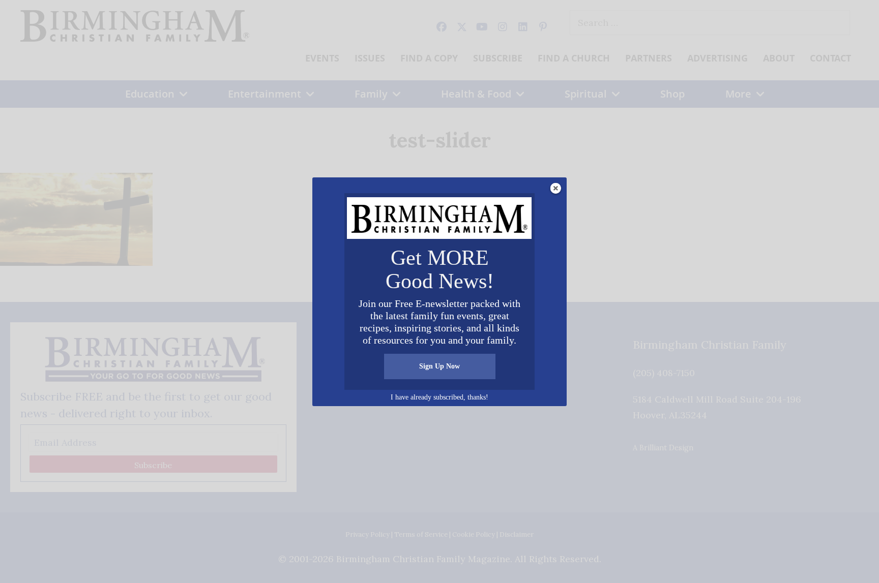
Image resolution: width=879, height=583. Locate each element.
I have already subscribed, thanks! (439, 397)
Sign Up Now (439, 366)
